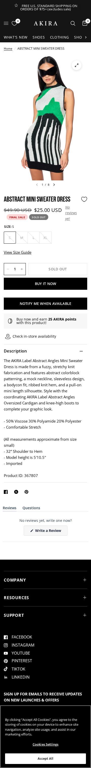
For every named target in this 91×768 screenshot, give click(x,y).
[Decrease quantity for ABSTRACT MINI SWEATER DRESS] (8, 269)
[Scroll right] (86, 37)
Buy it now (45, 283)
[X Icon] (17, 492)
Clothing (59, 37)
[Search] (73, 23)
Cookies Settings (45, 744)
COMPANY (15, 580)
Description (15, 351)
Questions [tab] (31, 508)
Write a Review (49, 532)
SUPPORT (14, 615)
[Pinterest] (28, 492)
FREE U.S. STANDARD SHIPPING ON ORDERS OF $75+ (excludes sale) (49, 7)
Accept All (45, 758)
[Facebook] (7, 492)
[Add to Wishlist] (84, 199)
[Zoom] (76, 65)
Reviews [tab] (9, 508)
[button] (71, 213)
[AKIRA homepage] (45, 23)
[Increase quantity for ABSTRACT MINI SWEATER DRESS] (22, 269)
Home (8, 48)
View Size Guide (17, 252)
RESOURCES (16, 597)
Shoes (39, 37)
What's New (16, 37)
